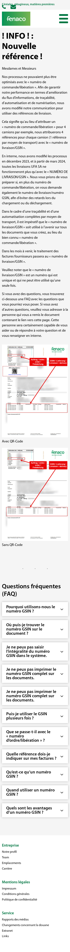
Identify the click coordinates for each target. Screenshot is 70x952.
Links (5, 936)
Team (5, 857)
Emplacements (11, 863)
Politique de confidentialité (19, 899)
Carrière (7, 868)
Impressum (9, 888)
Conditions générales (15, 894)
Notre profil (9, 852)
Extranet (7, 930)
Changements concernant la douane (25, 925)
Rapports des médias (15, 919)
